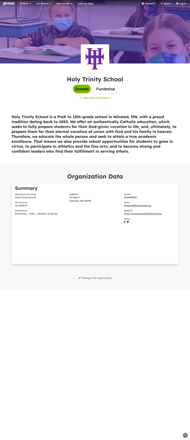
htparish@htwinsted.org (137, 205)
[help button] (185, 435)
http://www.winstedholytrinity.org (143, 213)
